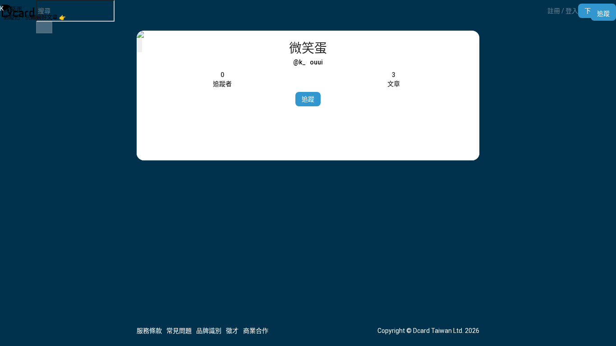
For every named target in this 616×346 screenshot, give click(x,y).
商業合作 (255, 330)
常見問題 (179, 330)
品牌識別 (208, 330)
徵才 (232, 330)
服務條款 (149, 330)
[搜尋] (44, 27)
